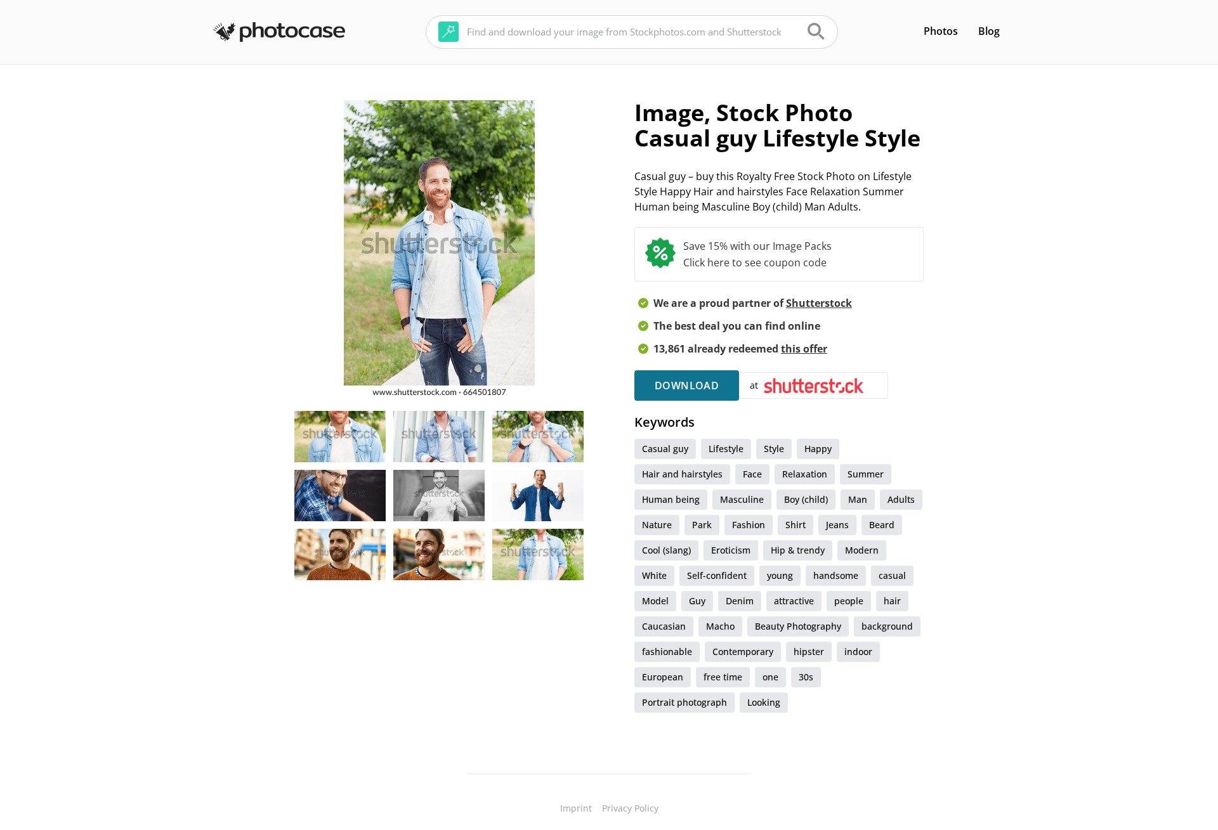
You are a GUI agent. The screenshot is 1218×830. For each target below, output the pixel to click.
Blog (989, 31)
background (887, 626)
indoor (858, 651)
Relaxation (804, 474)
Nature (657, 525)
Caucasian (664, 626)
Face (752, 474)
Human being (671, 499)
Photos (941, 31)
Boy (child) (806, 499)
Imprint (576, 808)
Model (655, 601)
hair (892, 601)
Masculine (742, 499)
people (848, 601)
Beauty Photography (798, 626)
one (770, 677)
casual (892, 575)
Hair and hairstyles (682, 474)
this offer (804, 349)
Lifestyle (726, 449)
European (662, 677)
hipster (809, 651)
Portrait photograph (684, 702)
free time (723, 677)
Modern (862, 550)
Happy (818, 449)
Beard (881, 525)
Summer (866, 474)
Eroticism (730, 550)
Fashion (748, 525)
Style (774, 449)
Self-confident (717, 575)
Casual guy (665, 449)
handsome (835, 575)
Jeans (837, 525)
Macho (720, 626)
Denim (740, 601)
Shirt (795, 525)
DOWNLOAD (687, 385)
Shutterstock (819, 303)
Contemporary (742, 651)
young (780, 575)
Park (702, 525)
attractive (794, 601)
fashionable (667, 651)
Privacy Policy (630, 808)
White (654, 575)
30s (806, 677)
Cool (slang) (666, 550)
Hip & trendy (798, 550)
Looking (763, 702)
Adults (901, 499)
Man (857, 499)
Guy (697, 601)
